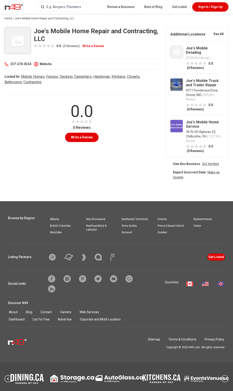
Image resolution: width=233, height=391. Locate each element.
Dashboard (17, 319)
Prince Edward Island (170, 225)
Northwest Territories (135, 219)
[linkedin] (51, 289)
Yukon (197, 225)
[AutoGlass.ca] (119, 379)
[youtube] (113, 279)
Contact (46, 312)
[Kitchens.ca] (161, 378)
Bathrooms (13, 82)
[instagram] (67, 279)
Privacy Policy (214, 339)
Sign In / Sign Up (210, 7)
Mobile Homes (33, 76)
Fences (52, 76)
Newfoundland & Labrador (96, 227)
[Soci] (112, 257)
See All (218, 34)
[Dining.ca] (27, 378)
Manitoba (56, 232)
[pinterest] (82, 279)
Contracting (32, 82)
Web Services (89, 312)
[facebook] (51, 279)
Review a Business (121, 7)
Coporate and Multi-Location (100, 319)
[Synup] (87, 257)
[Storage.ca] (72, 378)
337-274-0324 (20, 64)
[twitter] (98, 279)
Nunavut (127, 232)
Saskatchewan (202, 219)
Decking (66, 76)
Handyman (101, 76)
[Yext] (55, 257)
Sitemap (154, 339)
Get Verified (210, 164)
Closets (133, 76)
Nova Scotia (129, 225)
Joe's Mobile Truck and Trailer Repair (202, 83)
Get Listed (179, 7)
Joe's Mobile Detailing (197, 50)
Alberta (54, 219)
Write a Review (93, 46)
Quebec (162, 232)
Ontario (162, 219)
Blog (29, 312)
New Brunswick (95, 219)
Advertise (65, 319)
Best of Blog (153, 7)
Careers (65, 312)
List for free (41, 319)
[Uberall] (72, 257)
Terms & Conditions (182, 339)
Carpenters (83, 76)
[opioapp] (129, 279)
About (13, 312)
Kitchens (118, 76)
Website (46, 64)
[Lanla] (101, 257)
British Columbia (60, 225)
